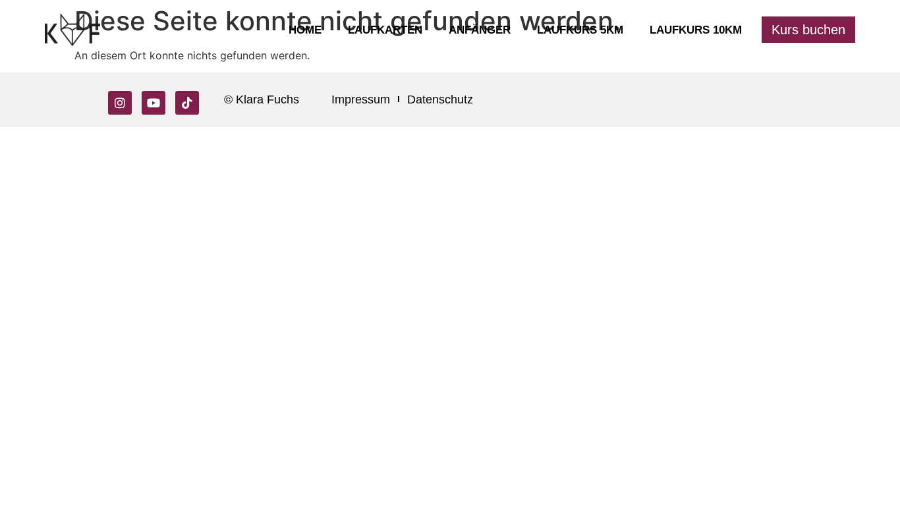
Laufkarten (385, 30)
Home (305, 30)
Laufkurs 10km (696, 30)
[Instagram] (120, 103)
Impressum (360, 99)
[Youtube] (153, 103)
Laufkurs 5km (580, 30)
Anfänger (480, 30)
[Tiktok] (187, 103)
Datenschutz (440, 99)
